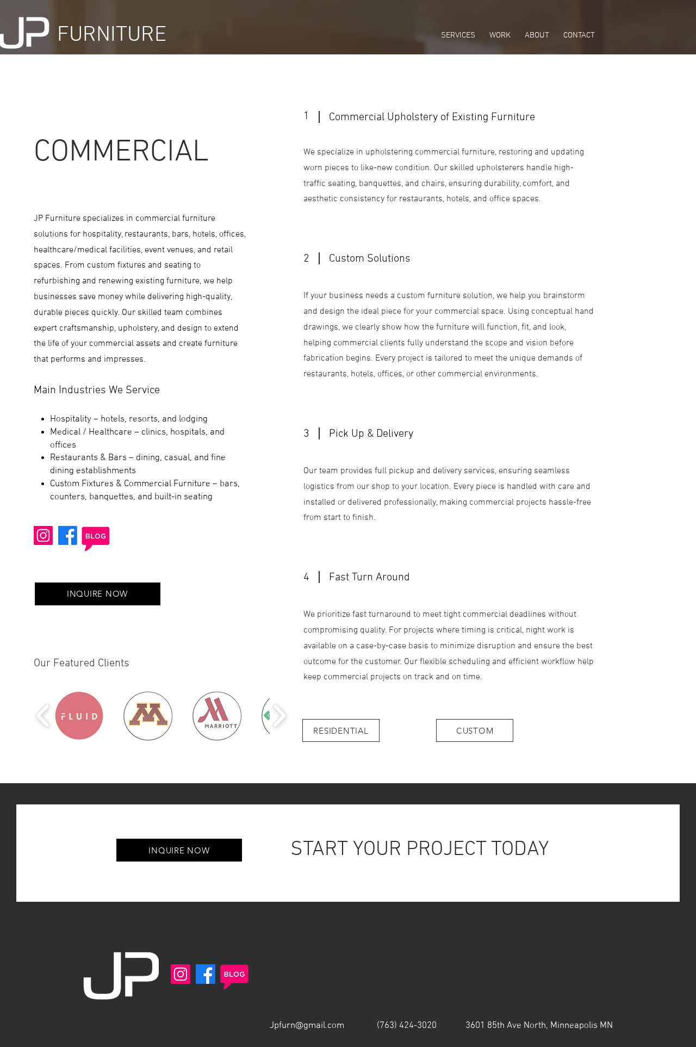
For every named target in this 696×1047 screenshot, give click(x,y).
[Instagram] (43, 535)
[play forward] (279, 715)
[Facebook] (67, 535)
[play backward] (43, 715)
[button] (97, 594)
